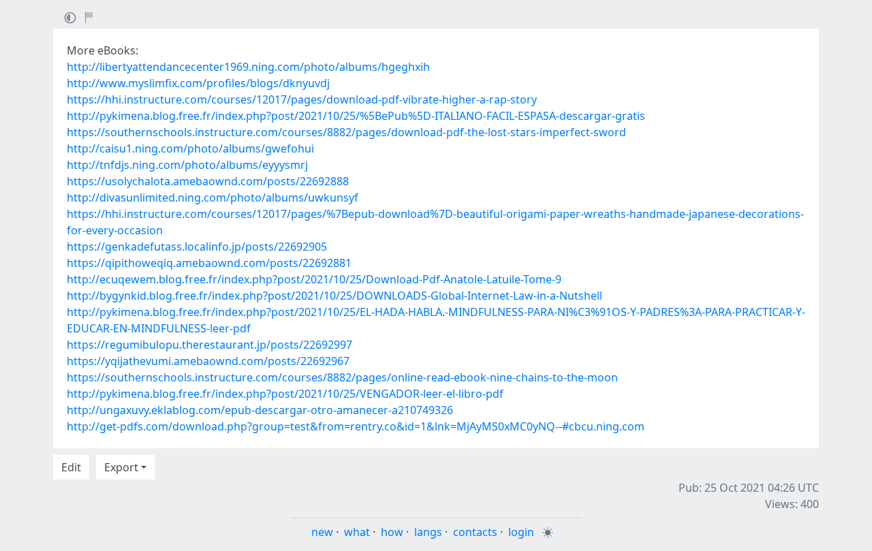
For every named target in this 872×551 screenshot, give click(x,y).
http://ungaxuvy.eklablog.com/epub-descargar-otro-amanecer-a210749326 (260, 410)
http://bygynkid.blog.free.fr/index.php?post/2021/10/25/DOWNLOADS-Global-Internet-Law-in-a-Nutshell (334, 295)
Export (121, 467)
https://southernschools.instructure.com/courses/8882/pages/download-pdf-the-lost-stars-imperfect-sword (346, 132)
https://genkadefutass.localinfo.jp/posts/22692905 (197, 246)
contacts (475, 531)
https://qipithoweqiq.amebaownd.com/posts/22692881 (209, 262)
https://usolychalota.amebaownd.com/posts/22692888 (208, 181)
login (521, 531)
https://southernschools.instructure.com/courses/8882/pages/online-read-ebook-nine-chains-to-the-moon (342, 377)
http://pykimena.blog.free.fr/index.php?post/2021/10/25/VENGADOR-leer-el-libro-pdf (285, 393)
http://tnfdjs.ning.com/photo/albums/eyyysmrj (187, 164)
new (322, 531)
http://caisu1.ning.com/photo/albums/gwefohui (190, 148)
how (392, 531)
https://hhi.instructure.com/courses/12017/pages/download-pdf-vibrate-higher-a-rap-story (302, 99)
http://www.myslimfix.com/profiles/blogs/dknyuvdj (198, 83)
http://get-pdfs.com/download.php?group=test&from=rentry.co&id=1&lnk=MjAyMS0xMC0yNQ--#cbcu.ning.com (355, 426)
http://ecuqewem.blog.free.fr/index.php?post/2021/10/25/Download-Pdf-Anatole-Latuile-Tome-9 (314, 279)
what (357, 531)
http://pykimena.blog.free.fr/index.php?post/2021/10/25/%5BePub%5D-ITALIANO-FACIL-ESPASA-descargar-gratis (356, 115)
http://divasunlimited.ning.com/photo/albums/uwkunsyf (212, 197)
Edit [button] (71, 467)
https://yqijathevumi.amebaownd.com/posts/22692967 (208, 360)
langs (428, 531)
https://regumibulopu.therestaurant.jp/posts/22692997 (209, 344)
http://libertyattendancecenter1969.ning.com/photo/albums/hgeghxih (248, 66)
